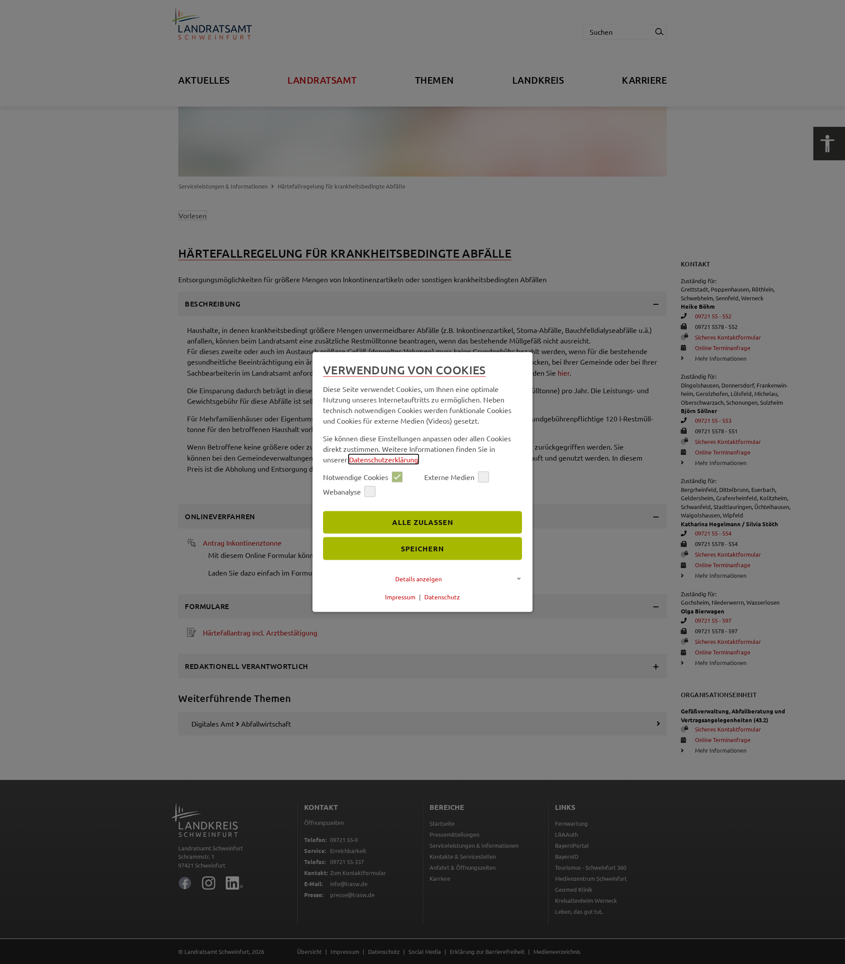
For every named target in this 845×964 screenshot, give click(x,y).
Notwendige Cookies (355, 477)
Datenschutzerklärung (383, 458)
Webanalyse (342, 491)
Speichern (422, 548)
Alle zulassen (422, 522)
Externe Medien (449, 477)
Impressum (400, 597)
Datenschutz (442, 597)
